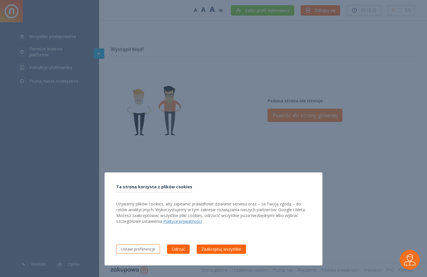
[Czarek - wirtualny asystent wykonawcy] (410, 260)
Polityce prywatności (182, 221)
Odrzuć (178, 249)
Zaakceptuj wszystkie (221, 249)
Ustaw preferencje (138, 249)
